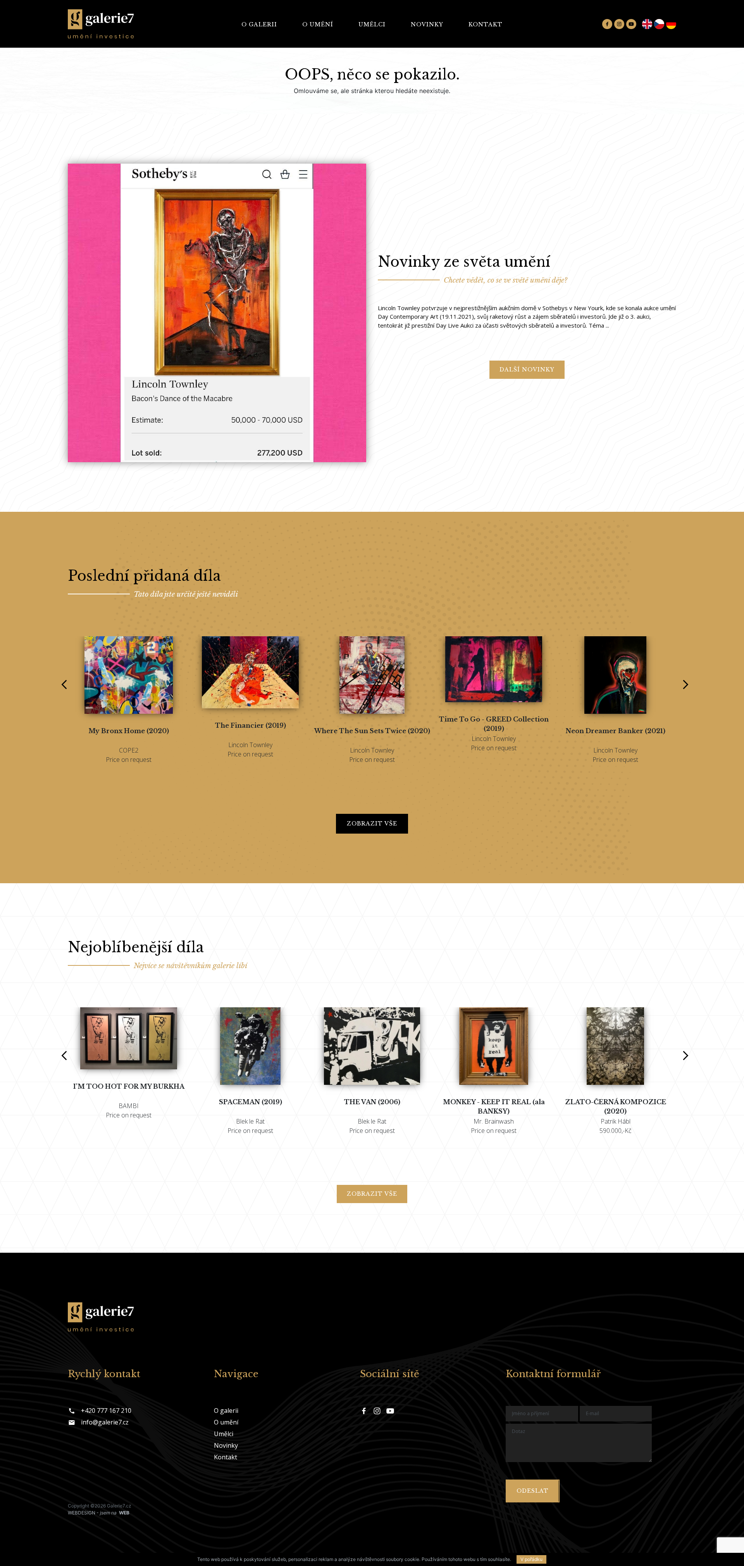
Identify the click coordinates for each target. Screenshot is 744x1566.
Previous (61, 680)
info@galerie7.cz (105, 1422)
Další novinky (527, 369)
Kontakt (485, 24)
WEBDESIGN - (98, 1513)
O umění (317, 24)
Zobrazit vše (372, 823)
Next (683, 680)
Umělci (372, 24)
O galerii (259, 24)
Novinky (427, 24)
